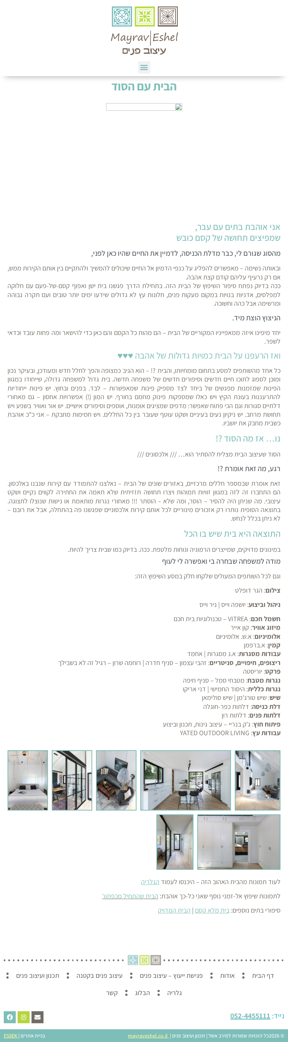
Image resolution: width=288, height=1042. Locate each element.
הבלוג (142, 992)
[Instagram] (24, 1017)
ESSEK (10, 1035)
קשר (112, 992)
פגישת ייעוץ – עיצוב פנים (171, 975)
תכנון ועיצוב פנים (37, 975)
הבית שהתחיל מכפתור (130, 896)
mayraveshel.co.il (148, 1035)
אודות (227, 975)
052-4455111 (250, 1016)
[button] (144, 67)
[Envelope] (38, 1017)
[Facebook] (10, 1017)
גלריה (174, 992)
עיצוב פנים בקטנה (99, 975)
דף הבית (263, 975)
